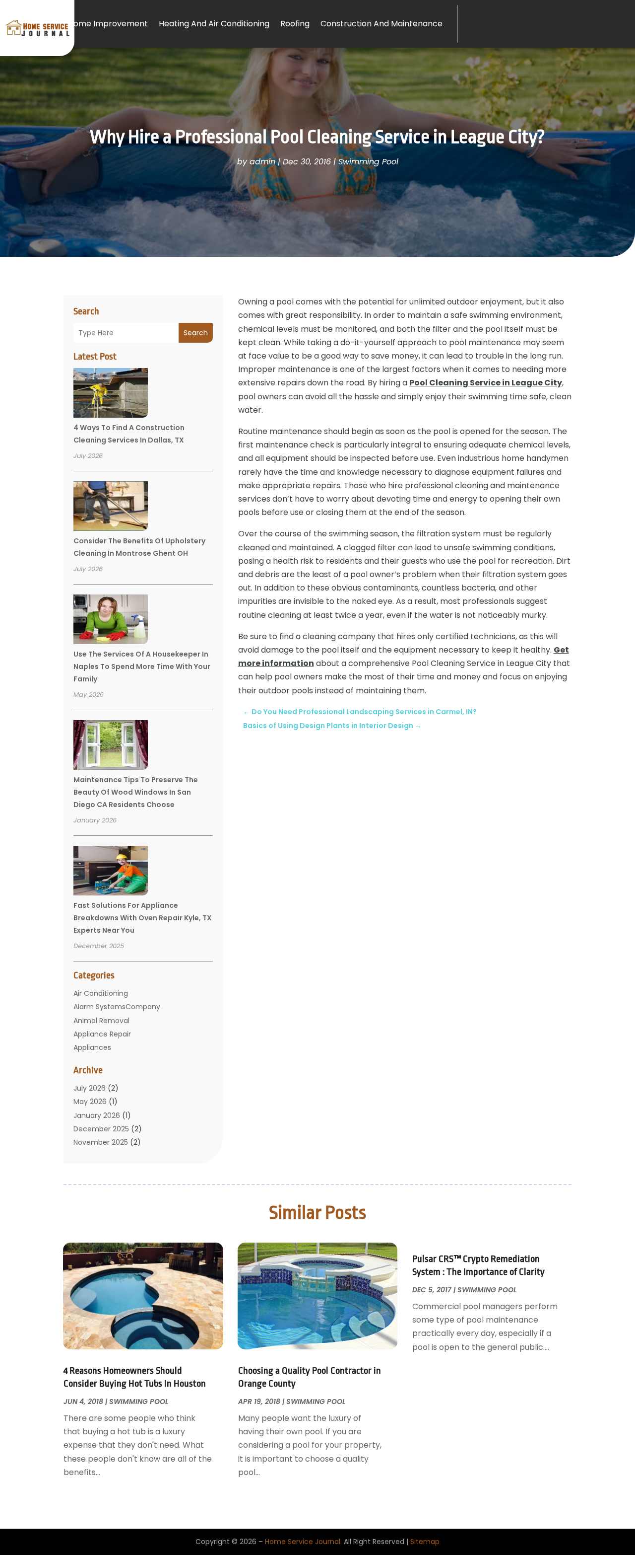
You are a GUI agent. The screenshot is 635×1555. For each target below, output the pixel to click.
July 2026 (89, 1088)
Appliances (92, 1047)
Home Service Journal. (303, 1542)
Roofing (295, 23)
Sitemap (425, 1542)
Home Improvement (108, 23)
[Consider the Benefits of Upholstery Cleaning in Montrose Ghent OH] (110, 507)
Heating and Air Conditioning (214, 23)
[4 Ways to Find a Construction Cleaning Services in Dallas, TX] (110, 394)
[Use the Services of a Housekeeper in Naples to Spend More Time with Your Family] (110, 620)
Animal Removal (101, 1021)
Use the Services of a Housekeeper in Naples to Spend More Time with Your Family (141, 666)
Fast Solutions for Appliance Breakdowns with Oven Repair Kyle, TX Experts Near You (142, 917)
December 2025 (101, 1129)
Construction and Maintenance (381, 23)
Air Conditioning (100, 993)
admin (262, 161)
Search (196, 333)
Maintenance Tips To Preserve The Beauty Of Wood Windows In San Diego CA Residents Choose (135, 792)
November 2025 (100, 1142)
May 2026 (90, 1102)
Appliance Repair (102, 1034)
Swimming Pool (368, 161)
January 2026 (96, 1115)
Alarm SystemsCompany (116, 1007)
